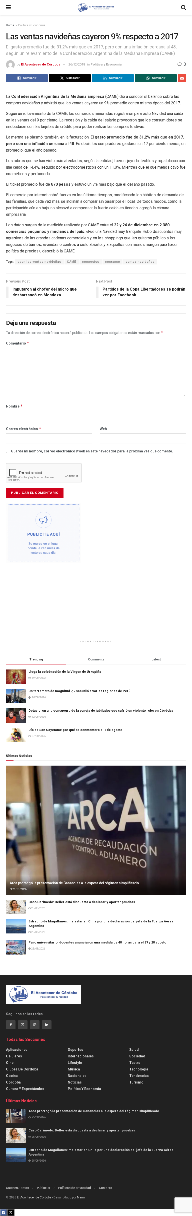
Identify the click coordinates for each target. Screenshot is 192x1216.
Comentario (17, 343)
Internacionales (81, 1056)
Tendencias (139, 1076)
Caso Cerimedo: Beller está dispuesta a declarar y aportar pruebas (81, 902)
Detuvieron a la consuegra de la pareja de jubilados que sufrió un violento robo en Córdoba (100, 710)
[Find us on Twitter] (23, 1024)
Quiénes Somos (17, 1188)
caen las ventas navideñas (39, 261)
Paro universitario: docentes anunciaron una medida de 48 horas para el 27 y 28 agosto (97, 942)
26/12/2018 (76, 64)
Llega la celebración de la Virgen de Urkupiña (64, 671)
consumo (112, 261)
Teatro (134, 1063)
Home (10, 25)
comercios (90, 261)
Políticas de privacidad (74, 1188)
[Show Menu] (8, 7)
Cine (10, 1063)
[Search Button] (183, 7)
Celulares (14, 1056)
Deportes (75, 1050)
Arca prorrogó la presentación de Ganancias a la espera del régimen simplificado (74, 883)
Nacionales (77, 1076)
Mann (81, 1197)
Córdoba (13, 1082)
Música (74, 1069)
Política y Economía (32, 25)
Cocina (12, 1076)
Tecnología (138, 1069)
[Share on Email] (182, 78)
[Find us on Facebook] (11, 1024)
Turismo (136, 1082)
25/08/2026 (19, 889)
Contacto (105, 1188)
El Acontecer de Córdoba (40, 64)
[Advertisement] (96, 604)
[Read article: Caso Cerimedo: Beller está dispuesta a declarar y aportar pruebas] (16, 907)
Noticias (75, 1082)
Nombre (14, 406)
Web (103, 429)
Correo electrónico (23, 428)
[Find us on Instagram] (35, 1024)
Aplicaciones (17, 1050)
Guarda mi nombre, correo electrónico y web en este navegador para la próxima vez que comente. (92, 451)
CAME (71, 261)
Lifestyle (75, 1063)
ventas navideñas (140, 261)
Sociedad (137, 1056)
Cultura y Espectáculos (25, 1089)
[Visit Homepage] (96, 8)
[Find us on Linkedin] (47, 1024)
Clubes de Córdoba (22, 1069)
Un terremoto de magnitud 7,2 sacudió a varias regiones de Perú (79, 691)
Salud (134, 1050)
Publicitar (43, 1188)
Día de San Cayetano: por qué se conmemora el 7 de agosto (75, 730)
